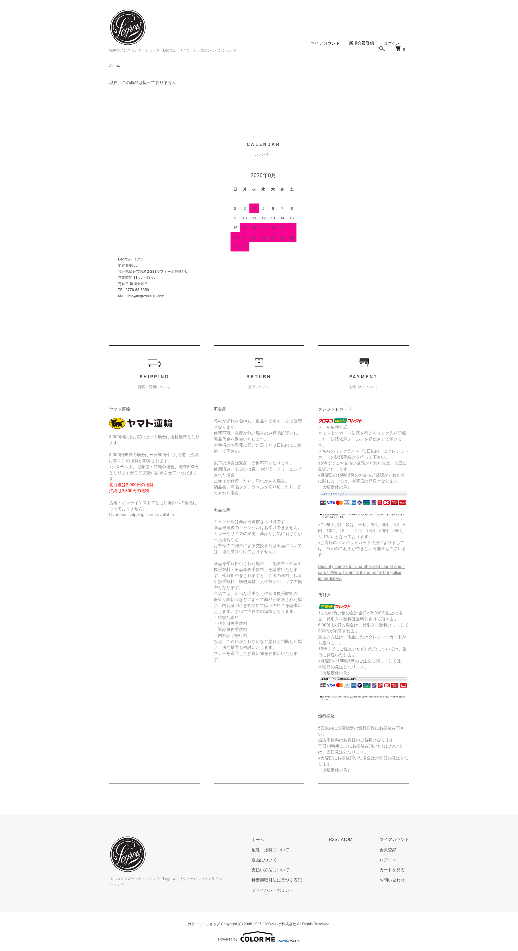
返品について (264, 860)
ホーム (114, 64)
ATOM (347, 839)
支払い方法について (270, 869)
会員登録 (388, 849)
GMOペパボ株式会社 (279, 923)
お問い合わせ (392, 880)
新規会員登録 (361, 43)
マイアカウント (325, 43)
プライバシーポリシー (272, 890)
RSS (333, 839)
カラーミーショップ (204, 923)
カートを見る (392, 869)
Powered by (227, 938)
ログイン (388, 860)
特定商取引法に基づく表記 (277, 880)
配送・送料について (270, 849)
